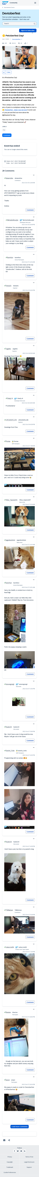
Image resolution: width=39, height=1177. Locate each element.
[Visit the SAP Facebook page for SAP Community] (14, 1151)
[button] (3, 72)
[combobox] (19, 23)
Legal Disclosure (29, 1162)
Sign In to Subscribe (27, 30)
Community (13, 3)
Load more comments (19, 1126)
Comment (6, 135)
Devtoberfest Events (9, 7)
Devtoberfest (16, 39)
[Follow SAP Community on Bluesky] (18, 1151)
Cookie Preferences (10, 1172)
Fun (4, 130)
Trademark (9, 1167)
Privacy (10, 1157)
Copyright (10, 1162)
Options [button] (32, 33)
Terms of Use (29, 1157)
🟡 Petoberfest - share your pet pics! (14, 110)
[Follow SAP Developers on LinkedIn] (24, 1151)
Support (29, 1167)
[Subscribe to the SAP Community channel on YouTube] (21, 1151)
